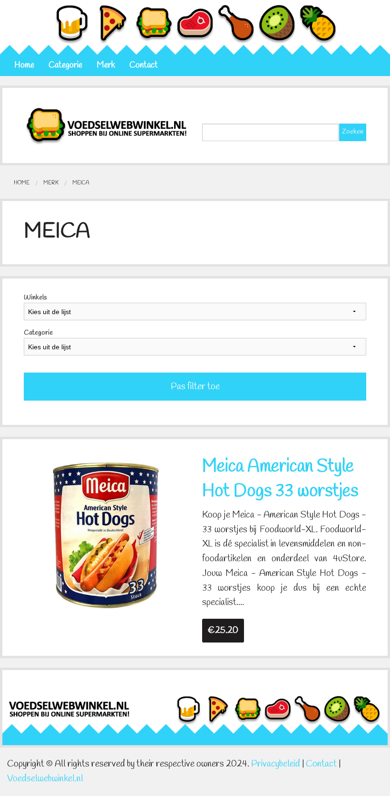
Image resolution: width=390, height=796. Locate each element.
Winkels (35, 297)
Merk (106, 65)
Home (24, 65)
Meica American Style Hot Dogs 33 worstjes (280, 479)
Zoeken (352, 131)
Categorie (65, 65)
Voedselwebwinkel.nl (45, 779)
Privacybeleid (275, 764)
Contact (143, 65)
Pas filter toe (195, 387)
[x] (106, 534)
